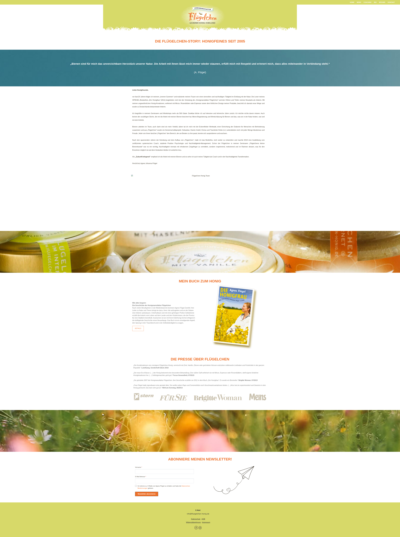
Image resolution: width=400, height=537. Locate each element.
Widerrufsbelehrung (193, 522)
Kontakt (391, 2)
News (359, 2)
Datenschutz (195, 519)
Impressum (206, 522)
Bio (375, 2)
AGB (203, 519)
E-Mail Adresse (140, 476)
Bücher (382, 2)
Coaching (367, 2)
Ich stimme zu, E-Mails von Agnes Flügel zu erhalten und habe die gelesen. (164, 487)
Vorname (138, 467)
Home (352, 2)
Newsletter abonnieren (147, 494)
